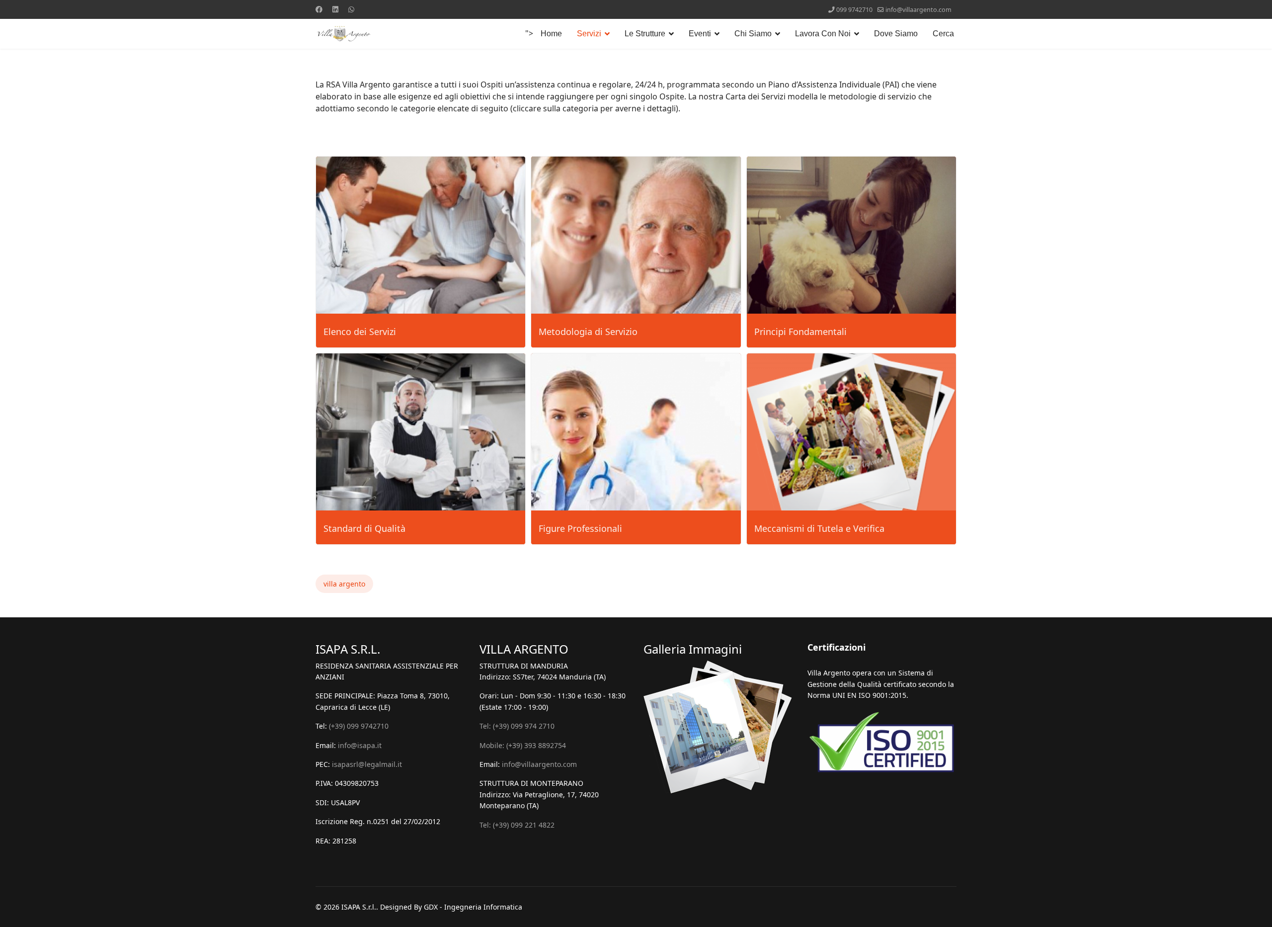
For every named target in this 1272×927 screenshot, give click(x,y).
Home (551, 33)
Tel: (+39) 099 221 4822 (517, 825)
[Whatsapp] (351, 9)
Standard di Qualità (364, 528)
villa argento (344, 584)
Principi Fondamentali (800, 331)
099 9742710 (854, 9)
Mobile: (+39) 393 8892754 (522, 745)
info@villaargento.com (918, 9)
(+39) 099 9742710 (359, 726)
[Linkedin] (335, 9)
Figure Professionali (580, 528)
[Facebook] (319, 9)
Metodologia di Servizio (588, 331)
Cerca (943, 33)
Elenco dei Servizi (359, 331)
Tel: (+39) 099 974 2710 (517, 726)
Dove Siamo (896, 33)
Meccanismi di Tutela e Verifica (819, 528)
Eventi (700, 33)
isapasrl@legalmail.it (367, 764)
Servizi (589, 33)
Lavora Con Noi (823, 33)
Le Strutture (645, 33)
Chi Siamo (753, 33)
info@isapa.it (360, 745)
